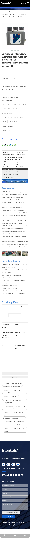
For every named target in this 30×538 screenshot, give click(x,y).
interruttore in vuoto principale (12, 387)
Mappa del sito (23, 525)
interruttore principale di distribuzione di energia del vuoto (13, 420)
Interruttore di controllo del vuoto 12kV (13, 414)
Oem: (4, 164)
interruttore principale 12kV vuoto (13, 425)
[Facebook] (3, 464)
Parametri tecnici (8, 177)
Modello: (5, 152)
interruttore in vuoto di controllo (13, 383)
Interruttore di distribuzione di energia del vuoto (12, 391)
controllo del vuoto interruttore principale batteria (12, 401)
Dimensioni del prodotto (10, 174)
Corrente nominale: (9, 167)
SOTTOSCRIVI (8, 516)
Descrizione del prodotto (10, 169)
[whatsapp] (8, 464)
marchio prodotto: (8, 154)
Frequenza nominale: (9, 159)
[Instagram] (18, 464)
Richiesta (12, 140)
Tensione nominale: (9, 157)
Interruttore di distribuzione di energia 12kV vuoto (15, 430)
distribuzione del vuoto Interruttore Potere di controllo (14, 407)
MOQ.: (5, 162)
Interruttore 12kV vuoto (10, 396)
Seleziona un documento (10, 513)
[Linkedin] (13, 464)
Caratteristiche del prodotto (11, 172)
